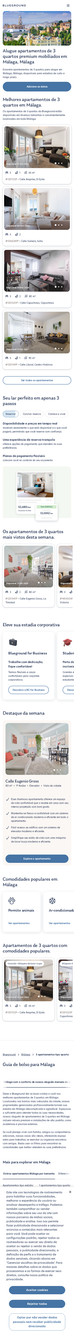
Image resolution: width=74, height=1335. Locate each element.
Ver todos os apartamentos (37, 380)
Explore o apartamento (37, 856)
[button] (68, 5)
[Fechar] (70, 1192)
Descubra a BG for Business (28, 688)
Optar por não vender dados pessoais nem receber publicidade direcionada (37, 1321)
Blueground (9, 1052)
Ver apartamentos (19, 921)
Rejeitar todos (37, 1304)
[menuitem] (29, 1173)
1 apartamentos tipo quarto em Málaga (54, 1185)
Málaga (25, 1052)
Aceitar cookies (37, 1290)
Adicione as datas (37, 86)
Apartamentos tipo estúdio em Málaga (18, 1185)
